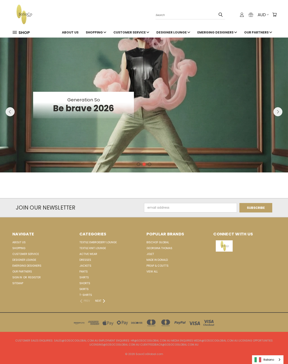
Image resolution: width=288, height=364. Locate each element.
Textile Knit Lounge (92, 248)
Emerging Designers (215, 32)
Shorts (84, 283)
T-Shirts (85, 295)
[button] (244, 246)
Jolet (150, 254)
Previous (10, 111)
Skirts (84, 289)
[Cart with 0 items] (274, 14)
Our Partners (256, 32)
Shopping (95, 32)
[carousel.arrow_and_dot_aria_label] (138, 164)
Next (277, 111)
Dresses (85, 260)
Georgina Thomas (159, 248)
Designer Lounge (171, 32)
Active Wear (88, 254)
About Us (70, 32)
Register (34, 277)
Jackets (85, 266)
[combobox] (268, 359)
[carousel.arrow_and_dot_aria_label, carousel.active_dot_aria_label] (144, 164)
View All (152, 271)
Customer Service (129, 32)
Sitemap (17, 283)
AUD (262, 15)
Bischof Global (157, 242)
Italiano (268, 359)
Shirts (84, 277)
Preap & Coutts (157, 266)
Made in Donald (157, 260)
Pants (83, 271)
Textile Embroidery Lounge (98, 242)
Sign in (17, 277)
